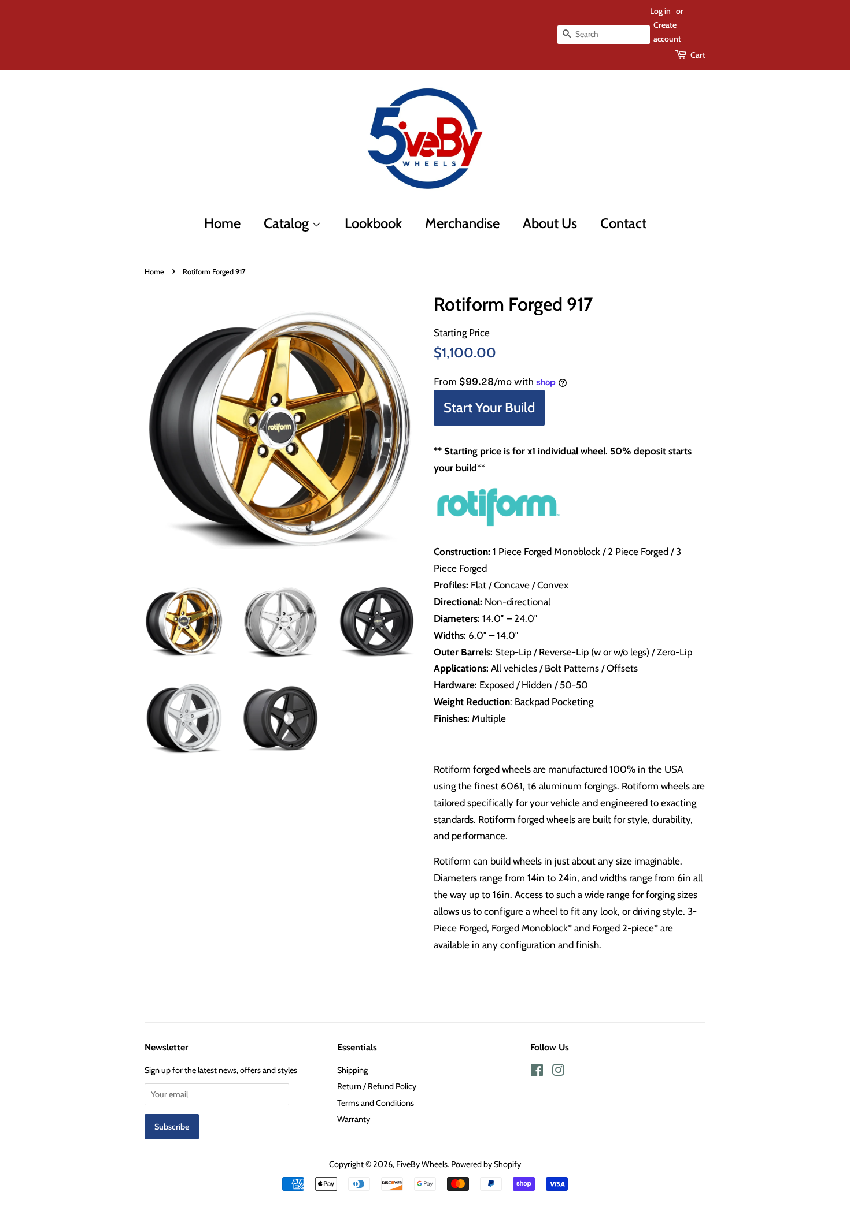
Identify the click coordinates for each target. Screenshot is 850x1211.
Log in (660, 11)
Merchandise (462, 223)
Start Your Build (489, 407)
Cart (697, 55)
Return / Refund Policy (376, 1086)
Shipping (352, 1070)
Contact (623, 223)
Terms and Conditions (375, 1103)
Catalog (288, 223)
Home (222, 223)
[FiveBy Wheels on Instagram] (558, 1072)
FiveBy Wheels (422, 1164)
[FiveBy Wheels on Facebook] (537, 1072)
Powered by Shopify (486, 1164)
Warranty (353, 1119)
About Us (550, 223)
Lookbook (373, 223)
